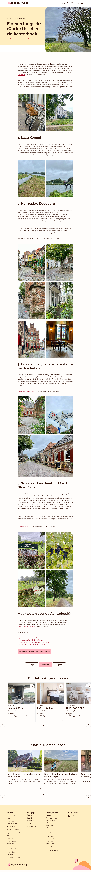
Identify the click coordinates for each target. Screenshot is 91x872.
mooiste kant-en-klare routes (27, 626)
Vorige (32, 665)
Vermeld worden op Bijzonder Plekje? (51, 820)
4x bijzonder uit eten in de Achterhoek (31, 640)
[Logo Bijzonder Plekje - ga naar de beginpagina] (18, 3)
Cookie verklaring (52, 850)
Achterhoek (21, 75)
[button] (88, 726)
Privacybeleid (50, 847)
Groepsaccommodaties (15, 857)
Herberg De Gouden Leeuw (27, 391)
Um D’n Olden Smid (24, 526)
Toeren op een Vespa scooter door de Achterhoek (35, 642)
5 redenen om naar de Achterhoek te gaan (32, 638)
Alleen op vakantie (13, 830)
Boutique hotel (12, 826)
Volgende (59, 665)
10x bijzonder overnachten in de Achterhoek (33, 644)
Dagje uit (30, 823)
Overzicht (45, 665)
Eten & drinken (31, 826)
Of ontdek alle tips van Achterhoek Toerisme (34, 651)
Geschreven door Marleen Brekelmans (19, 39)
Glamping (10, 838)
